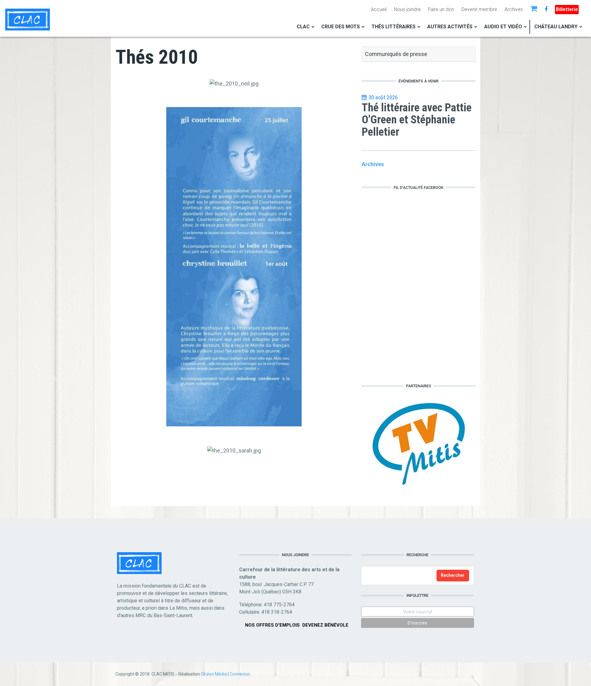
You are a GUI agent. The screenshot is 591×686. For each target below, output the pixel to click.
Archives (514, 9)
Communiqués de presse (396, 54)
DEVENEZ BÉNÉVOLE (325, 625)
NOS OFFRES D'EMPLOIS (272, 625)
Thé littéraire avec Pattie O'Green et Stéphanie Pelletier (417, 119)
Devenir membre (479, 9)
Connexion (240, 674)
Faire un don (441, 9)
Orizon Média (214, 674)
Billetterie (567, 9)
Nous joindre (407, 9)
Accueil (379, 9)
